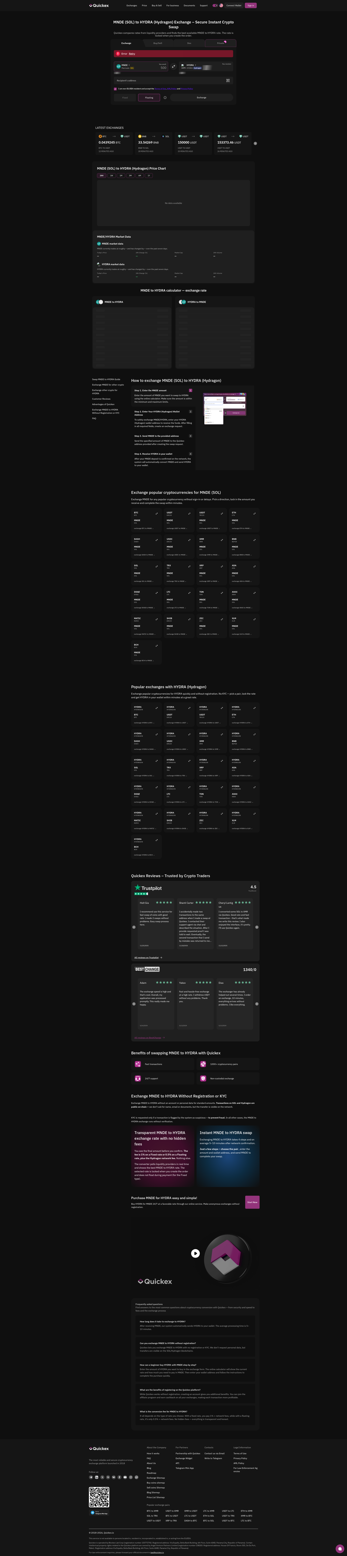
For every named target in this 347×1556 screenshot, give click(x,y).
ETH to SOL (208, 1515)
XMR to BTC (246, 1515)
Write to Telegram (213, 1458)
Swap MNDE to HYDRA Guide (106, 379)
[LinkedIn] (97, 1477)
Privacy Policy (187, 88)
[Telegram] (91, 1477)
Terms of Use (160, 88)
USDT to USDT (154, 1520)
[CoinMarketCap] (136, 1477)
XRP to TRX (171, 1520)
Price (144, 5)
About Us (151, 1463)
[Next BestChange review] (256, 1004)
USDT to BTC (228, 1520)
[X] (102, 1477)
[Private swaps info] (225, 41)
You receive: (226, 64)
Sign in (251, 5)
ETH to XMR (246, 1511)
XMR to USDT (190, 1511)
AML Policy (171, 88)
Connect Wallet (233, 5)
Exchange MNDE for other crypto (108, 384)
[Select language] (221, 5)
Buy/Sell (157, 43)
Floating (149, 97)
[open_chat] (340, 1548)
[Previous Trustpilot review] (134, 927)
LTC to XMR (208, 1511)
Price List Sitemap (156, 1497)
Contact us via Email (214, 1453)
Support (204, 5)
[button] (195, 1253)
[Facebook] (119, 1477)
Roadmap (151, 1473)
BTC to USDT (172, 1515)
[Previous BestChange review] (134, 1004)
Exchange (126, 43)
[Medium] (108, 1477)
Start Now (252, 1202)
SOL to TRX (152, 1515)
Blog (149, 1468)
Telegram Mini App (185, 1468)
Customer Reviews (101, 398)
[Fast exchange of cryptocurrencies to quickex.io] (99, 5)
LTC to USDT (190, 1515)
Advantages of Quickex (103, 404)
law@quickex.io (157, 1552)
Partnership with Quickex (188, 1453)
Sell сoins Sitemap (156, 1487)
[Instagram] (131, 1477)
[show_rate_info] (165, 98)
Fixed (125, 97)
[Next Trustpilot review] (256, 927)
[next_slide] (255, 143)
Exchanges (132, 5)
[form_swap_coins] (173, 66)
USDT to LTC (228, 1511)
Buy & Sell (157, 5)
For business (172, 5)
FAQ (94, 418)
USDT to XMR (172, 1511)
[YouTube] (125, 1477)
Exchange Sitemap (156, 1477)
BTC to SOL (208, 1520)
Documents (189, 5)
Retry (132, 53)
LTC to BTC (246, 1520)
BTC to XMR (152, 1511)
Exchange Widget (184, 1458)
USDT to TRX (228, 1515)
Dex (189, 43)
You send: (162, 64)
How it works (153, 1453)
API (177, 1463)
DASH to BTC (190, 1520)
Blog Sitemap (153, 1492)
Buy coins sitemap (156, 1482)
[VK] (114, 1477)
